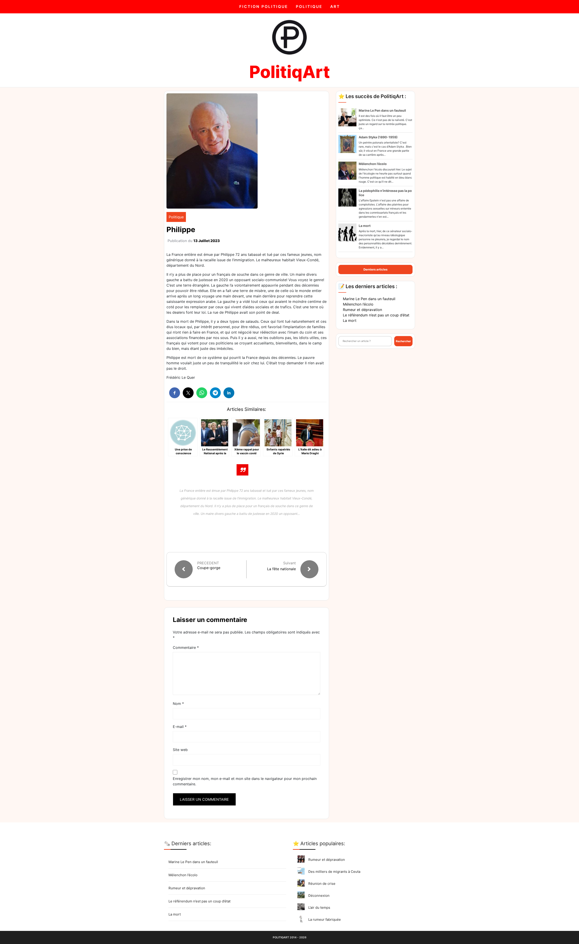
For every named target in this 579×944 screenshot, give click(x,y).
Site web (180, 749)
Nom (178, 703)
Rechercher (403, 341)
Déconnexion (319, 895)
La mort (364, 226)
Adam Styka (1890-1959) (378, 137)
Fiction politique (263, 6)
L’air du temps (319, 907)
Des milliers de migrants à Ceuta (334, 871)
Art (335, 6)
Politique (309, 6)
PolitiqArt (289, 71)
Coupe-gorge (208, 568)
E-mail (180, 726)
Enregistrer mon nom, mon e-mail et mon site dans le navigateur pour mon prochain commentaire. (245, 781)
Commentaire (186, 647)
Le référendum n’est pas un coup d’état (376, 315)
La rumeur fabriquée (324, 919)
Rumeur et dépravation (362, 309)
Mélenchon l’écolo (373, 164)
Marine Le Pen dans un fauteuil (382, 110)
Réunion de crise (321, 883)
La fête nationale (281, 569)
